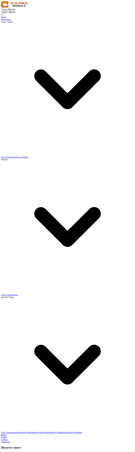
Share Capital (56, 432)
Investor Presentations (28, 432)
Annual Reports (44, 432)
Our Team (5, 157)
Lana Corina (6, 295)
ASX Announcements (10, 432)
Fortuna (14, 295)
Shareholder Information (72, 432)
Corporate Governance (18, 157)
